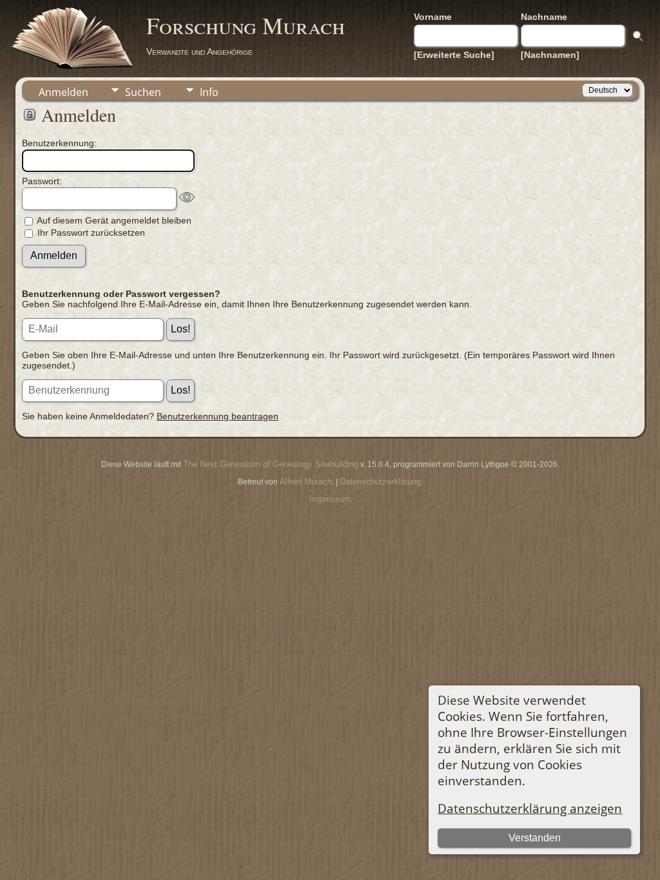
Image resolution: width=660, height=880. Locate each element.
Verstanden (535, 837)
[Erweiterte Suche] (454, 55)
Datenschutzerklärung (380, 481)
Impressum (330, 499)
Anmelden (63, 92)
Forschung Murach (245, 25)
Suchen (143, 92)
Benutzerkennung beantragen (217, 416)
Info (209, 92)
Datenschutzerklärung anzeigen (530, 808)
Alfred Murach (306, 481)
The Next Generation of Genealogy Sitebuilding (270, 464)
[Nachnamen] (550, 55)
